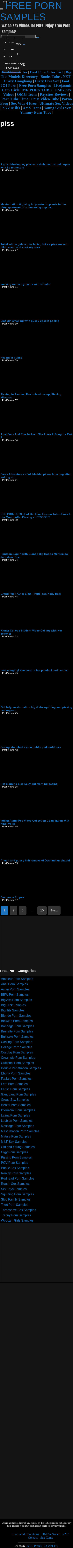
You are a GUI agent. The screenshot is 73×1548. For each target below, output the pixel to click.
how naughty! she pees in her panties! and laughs (34, 670)
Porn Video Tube (45, 99)
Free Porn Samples (35, 85)
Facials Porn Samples (16, 1078)
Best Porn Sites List (46, 72)
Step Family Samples (16, 1199)
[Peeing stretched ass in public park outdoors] (30, 744)
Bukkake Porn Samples (17, 1036)
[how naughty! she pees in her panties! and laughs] (30, 667)
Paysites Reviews (54, 94)
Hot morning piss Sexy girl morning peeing (29, 783)
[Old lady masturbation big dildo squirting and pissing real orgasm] (30, 704)
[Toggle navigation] (1, 9)
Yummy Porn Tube (35, 112)
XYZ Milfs (11, 108)
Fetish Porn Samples (15, 1089)
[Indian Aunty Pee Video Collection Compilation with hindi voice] (30, 817)
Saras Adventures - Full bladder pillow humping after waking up (36, 476)
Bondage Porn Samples (17, 1026)
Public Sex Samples (15, 1168)
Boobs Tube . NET (55, 76)
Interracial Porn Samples (18, 1110)
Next (54, 910)
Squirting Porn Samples (17, 1194)
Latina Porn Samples (15, 1115)
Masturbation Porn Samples (20, 1131)
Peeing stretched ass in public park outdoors (31, 747)
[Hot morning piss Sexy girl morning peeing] (30, 781)
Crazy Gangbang (18, 81)
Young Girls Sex (57, 108)
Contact (33, 1537)
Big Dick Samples (13, 1005)
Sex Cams (46, 1537)
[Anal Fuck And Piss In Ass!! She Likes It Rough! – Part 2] (30, 431)
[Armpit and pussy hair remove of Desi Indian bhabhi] (30, 857)
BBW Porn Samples (15, 994)
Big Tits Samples (12, 1010)
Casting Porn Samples (16, 1042)
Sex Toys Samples (14, 1189)
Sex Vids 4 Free (24, 103)
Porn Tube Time (14, 99)
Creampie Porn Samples (18, 1057)
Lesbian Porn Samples (17, 1120)
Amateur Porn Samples (17, 979)
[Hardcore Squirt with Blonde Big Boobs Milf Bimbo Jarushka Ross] (30, 551)
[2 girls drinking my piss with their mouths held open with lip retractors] (30, 161)
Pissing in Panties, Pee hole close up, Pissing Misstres (31, 396)
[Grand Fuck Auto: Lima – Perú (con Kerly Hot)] (30, 590)
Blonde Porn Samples (16, 1015)
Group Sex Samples (15, 1099)
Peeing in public (11, 357)
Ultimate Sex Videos (56, 103)
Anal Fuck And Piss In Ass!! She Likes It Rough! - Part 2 (36, 436)
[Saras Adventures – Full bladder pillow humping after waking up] (30, 471)
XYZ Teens (32, 108)
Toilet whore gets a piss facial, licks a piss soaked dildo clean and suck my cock (34, 246)
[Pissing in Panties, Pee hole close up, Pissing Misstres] (30, 391)
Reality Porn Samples (16, 1173)
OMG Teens (27, 94)
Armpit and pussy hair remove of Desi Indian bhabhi (35, 860)
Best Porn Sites (14, 72)
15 (42, 910)
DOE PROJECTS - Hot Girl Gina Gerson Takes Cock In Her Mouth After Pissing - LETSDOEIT (36, 515)
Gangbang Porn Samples (18, 1094)
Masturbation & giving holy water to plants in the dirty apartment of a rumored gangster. (33, 206)
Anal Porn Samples (14, 984)
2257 (66, 1534)
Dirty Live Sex (47, 81)
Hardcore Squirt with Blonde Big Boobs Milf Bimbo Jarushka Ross (34, 555)
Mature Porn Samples (16, 1136)
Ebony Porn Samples (15, 1073)
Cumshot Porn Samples (17, 1063)
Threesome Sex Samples (18, 1210)
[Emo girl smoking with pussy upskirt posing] (30, 318)
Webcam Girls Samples (17, 1220)
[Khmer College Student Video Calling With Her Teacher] (30, 627)
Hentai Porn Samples (16, 1105)
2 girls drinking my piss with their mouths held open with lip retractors (35, 166)
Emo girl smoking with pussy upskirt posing (30, 320)
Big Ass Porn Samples (16, 1000)
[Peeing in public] (30, 354)
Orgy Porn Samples (14, 1152)
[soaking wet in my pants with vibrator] (30, 281)
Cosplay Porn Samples (17, 1052)
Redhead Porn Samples (17, 1178)
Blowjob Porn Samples (17, 1021)
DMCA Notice (51, 1534)
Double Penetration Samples (21, 1068)
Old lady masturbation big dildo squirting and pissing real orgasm (36, 709)
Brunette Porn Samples (17, 1031)
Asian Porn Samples (15, 989)
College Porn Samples (16, 1047)
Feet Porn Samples (14, 1084)
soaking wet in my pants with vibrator (26, 284)
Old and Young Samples (18, 1147)
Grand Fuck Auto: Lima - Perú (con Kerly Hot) (31, 593)
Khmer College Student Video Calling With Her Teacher (31, 632)
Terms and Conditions (25, 1534)
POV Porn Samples (14, 1162)
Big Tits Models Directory (36, 74)
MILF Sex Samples (14, 1141)
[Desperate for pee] (30, 894)
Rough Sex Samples (15, 1183)
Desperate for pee (12, 897)
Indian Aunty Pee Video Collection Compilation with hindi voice (35, 822)
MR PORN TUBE (37, 90)
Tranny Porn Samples (16, 1215)
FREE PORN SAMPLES (42, 1546)
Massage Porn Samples (17, 1126)
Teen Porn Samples (14, 1204)
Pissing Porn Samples (16, 1157)
